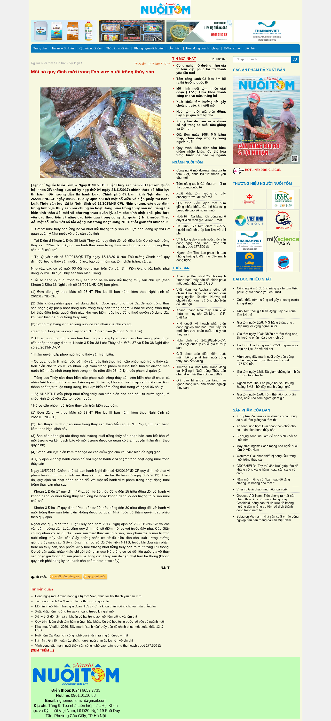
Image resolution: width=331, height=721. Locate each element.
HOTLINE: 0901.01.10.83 (263, 170)
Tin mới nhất (184, 59)
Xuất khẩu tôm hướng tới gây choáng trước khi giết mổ (74, 611)
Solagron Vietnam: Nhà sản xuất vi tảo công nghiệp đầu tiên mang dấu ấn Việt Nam (267, 518)
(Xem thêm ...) (42, 650)
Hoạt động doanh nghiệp (202, 48)
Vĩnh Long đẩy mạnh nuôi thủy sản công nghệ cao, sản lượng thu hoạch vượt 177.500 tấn (98, 645)
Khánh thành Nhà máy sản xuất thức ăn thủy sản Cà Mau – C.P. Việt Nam (201, 313)
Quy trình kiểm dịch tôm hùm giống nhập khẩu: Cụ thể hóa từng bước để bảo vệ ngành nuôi (100, 621)
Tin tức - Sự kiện (68, 63)
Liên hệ (250, 48)
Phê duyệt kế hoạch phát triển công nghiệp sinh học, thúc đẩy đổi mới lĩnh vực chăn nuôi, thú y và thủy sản (201, 329)
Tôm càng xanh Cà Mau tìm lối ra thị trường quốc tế (72, 601)
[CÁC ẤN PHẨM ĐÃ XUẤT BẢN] (266, 120)
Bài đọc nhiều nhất (252, 279)
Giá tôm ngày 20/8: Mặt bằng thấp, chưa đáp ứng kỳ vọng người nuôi (201, 138)
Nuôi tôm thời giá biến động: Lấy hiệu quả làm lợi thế (201, 113)
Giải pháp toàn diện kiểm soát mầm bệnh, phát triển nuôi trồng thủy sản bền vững (201, 357)
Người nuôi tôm (42, 63)
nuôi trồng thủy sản (67, 576)
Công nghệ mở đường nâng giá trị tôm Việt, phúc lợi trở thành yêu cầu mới (88, 596)
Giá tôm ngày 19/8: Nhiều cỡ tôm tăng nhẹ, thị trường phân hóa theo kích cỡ (267, 335)
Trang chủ (40, 48)
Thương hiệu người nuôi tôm (262, 183)
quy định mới (96, 576)
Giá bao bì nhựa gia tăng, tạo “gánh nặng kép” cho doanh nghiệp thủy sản (201, 384)
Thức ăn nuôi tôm (117, 48)
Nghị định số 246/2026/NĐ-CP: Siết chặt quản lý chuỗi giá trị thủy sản (201, 344)
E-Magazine (232, 48)
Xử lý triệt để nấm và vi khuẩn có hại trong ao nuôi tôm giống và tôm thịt (86, 616)
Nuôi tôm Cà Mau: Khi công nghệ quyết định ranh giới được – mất (81, 635)
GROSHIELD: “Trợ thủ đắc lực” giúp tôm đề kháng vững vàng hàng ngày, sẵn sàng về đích (267, 469)
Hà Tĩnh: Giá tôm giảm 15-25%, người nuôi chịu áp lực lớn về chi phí (84, 640)
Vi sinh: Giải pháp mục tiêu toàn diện (262, 489)
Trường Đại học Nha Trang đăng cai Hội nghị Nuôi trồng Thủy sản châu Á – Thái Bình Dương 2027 (201, 370)
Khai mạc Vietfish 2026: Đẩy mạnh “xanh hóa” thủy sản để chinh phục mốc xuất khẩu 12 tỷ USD (201, 279)
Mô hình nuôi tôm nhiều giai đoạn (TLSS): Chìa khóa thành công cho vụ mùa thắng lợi (95, 606)
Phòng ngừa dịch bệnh (149, 48)
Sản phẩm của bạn (251, 410)
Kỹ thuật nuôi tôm (90, 48)
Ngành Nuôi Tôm (187, 162)
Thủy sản (180, 268)
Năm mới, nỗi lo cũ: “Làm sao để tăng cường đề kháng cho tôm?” (263, 481)
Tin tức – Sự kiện (63, 48)
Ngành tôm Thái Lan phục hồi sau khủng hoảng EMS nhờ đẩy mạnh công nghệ (201, 256)
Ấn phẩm (175, 48)
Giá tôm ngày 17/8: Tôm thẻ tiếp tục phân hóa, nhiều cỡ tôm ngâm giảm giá (266, 396)
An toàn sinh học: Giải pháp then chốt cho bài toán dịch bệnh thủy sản (266, 428)
